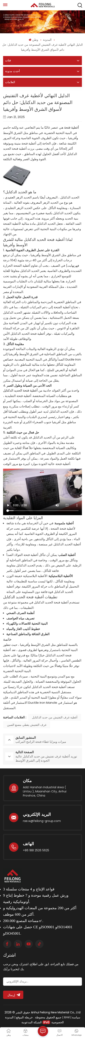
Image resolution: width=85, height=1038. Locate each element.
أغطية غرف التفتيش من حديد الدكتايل (54, 717)
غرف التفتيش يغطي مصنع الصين (26, 725)
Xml (67, 1017)
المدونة (47, 40)
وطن (35, 40)
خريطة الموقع (24, 1017)
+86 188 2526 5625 (36, 850)
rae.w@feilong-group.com (42, 821)
